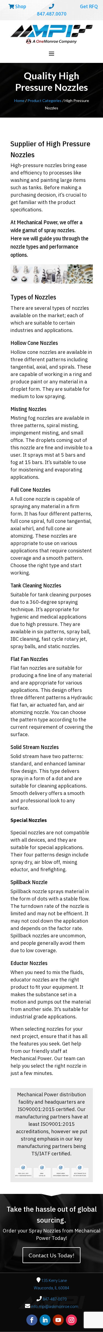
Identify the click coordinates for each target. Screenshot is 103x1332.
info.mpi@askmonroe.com (54, 1306)
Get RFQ (88, 6)
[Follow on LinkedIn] (45, 1319)
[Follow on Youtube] (58, 1319)
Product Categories (44, 100)
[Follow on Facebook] (31, 1319)
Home (19, 100)
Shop (20, 6)
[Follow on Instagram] (71, 1319)
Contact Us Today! (51, 1255)
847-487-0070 (54, 1299)
